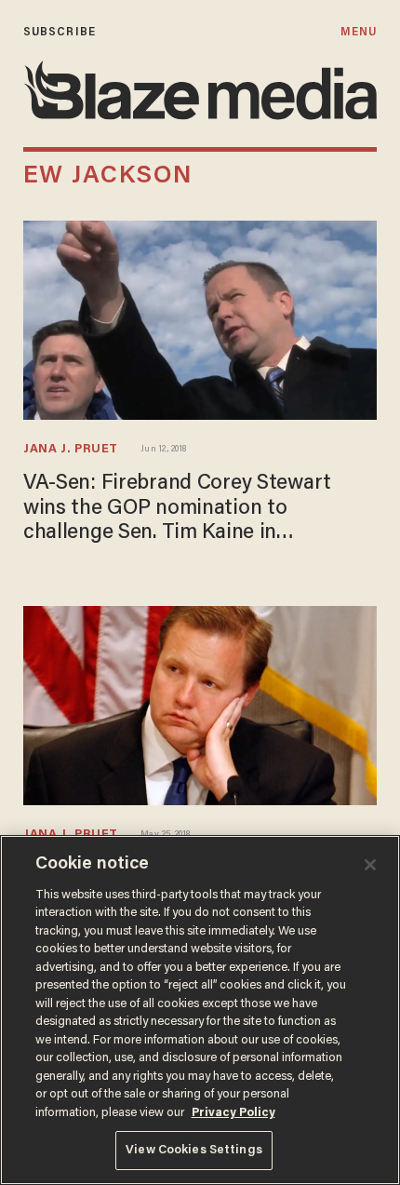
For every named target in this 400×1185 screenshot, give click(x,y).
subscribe (59, 32)
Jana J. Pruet (70, 449)
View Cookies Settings (194, 1150)
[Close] (370, 864)
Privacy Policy (233, 1113)
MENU (358, 32)
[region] (200, 1010)
